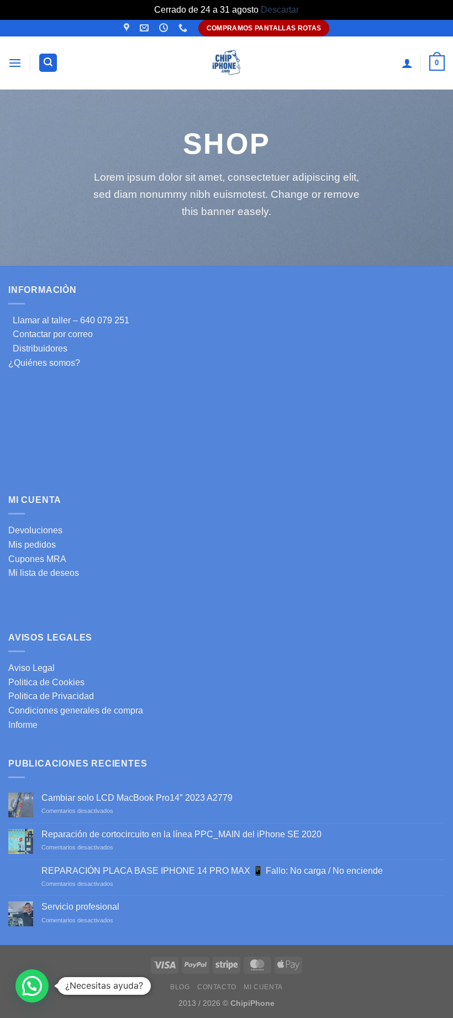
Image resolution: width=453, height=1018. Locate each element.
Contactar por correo (50, 334)
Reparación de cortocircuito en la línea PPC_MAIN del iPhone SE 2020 (181, 834)
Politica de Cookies (46, 682)
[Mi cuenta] (407, 63)
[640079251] (184, 28)
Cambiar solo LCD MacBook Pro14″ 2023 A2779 (137, 797)
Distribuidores (37, 348)
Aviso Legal (31, 668)
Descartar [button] (280, 9)
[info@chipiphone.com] (145, 28)
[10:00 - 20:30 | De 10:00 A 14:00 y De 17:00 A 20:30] (165, 28)
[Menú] (15, 62)
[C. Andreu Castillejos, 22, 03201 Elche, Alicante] (128, 28)
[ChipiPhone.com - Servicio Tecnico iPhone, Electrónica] (226, 62)
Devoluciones (35, 530)
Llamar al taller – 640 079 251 (68, 320)
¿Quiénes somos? (44, 363)
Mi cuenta (263, 987)
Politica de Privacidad (51, 696)
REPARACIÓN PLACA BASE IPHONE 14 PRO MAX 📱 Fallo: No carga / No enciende (212, 870)
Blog (179, 987)
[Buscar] (48, 63)
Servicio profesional (80, 906)
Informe (23, 725)
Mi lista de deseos (43, 573)
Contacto (216, 987)
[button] (32, 986)
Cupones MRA (37, 559)
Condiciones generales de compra (75, 710)
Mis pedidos (32, 544)
